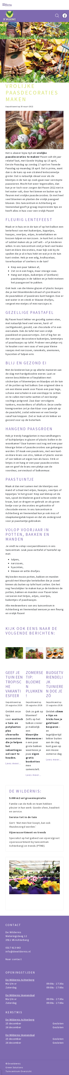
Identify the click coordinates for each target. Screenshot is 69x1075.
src (57, 15)
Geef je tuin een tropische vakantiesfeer (14, 684)
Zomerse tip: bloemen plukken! (34, 684)
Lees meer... (13, 763)
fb (64, 15)
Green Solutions (14, 1067)
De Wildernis (13, 932)
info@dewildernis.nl (18, 951)
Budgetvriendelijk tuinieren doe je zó (54, 684)
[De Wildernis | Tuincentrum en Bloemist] (10, 15)
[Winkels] (34, 884)
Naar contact (14, 959)
